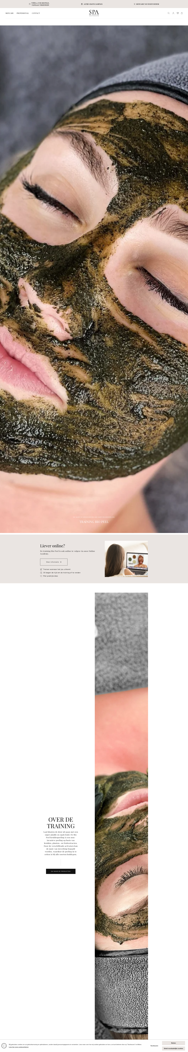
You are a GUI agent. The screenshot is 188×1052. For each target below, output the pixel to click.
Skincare (9, 13)
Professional (23, 13)
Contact (36, 13)
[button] (168, 13)
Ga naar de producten (60, 871)
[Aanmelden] (173, 13)
